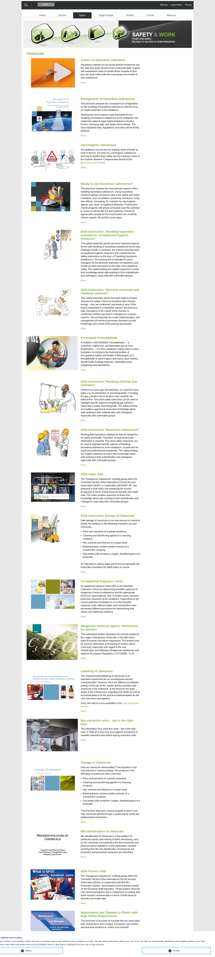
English (45, 4)
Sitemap (164, 5)
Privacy (188, 5)
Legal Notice (176, 5)
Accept (176, 950)
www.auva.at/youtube (92, 162)
